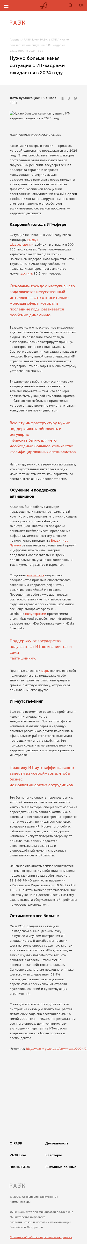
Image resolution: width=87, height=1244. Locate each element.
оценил (28, 244)
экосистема (35, 575)
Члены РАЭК (20, 1167)
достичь (27, 273)
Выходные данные (60, 1167)
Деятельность (56, 1143)
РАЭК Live (31, 39)
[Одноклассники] (69, 98)
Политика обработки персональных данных (41, 1237)
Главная (15, 39)
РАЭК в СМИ (48, 39)
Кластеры (53, 1155)
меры (45, 670)
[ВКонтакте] (63, 98)
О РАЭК (16, 1143)
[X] (75, 98)
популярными (35, 614)
